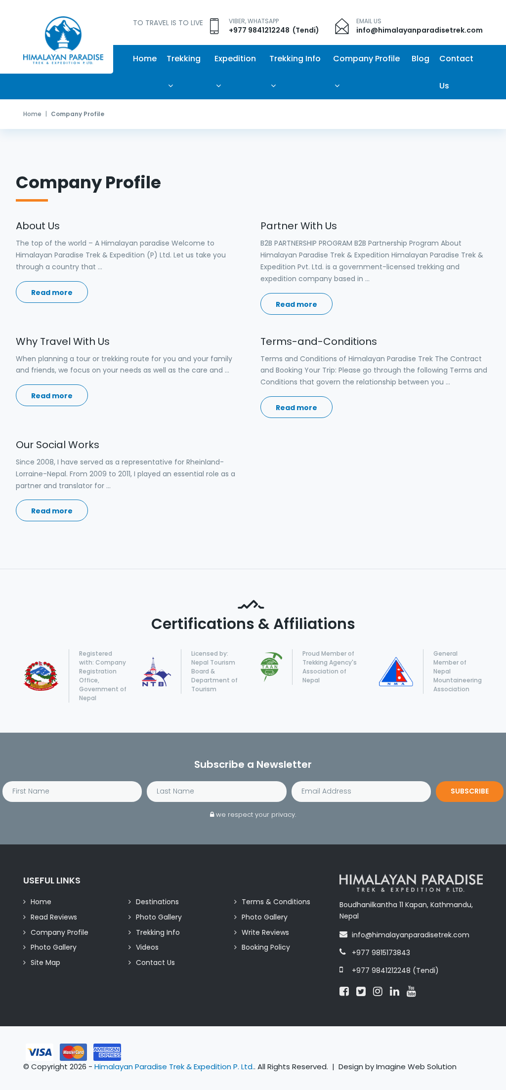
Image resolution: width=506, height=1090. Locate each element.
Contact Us (456, 72)
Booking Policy (266, 947)
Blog (420, 58)
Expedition (235, 58)
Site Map (45, 962)
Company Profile (366, 58)
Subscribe (470, 791)
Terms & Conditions (276, 901)
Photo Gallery (159, 917)
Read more (52, 292)
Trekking (184, 58)
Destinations (157, 901)
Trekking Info (295, 58)
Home (145, 58)
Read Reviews (54, 917)
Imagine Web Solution (416, 1066)
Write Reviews (265, 932)
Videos (147, 947)
